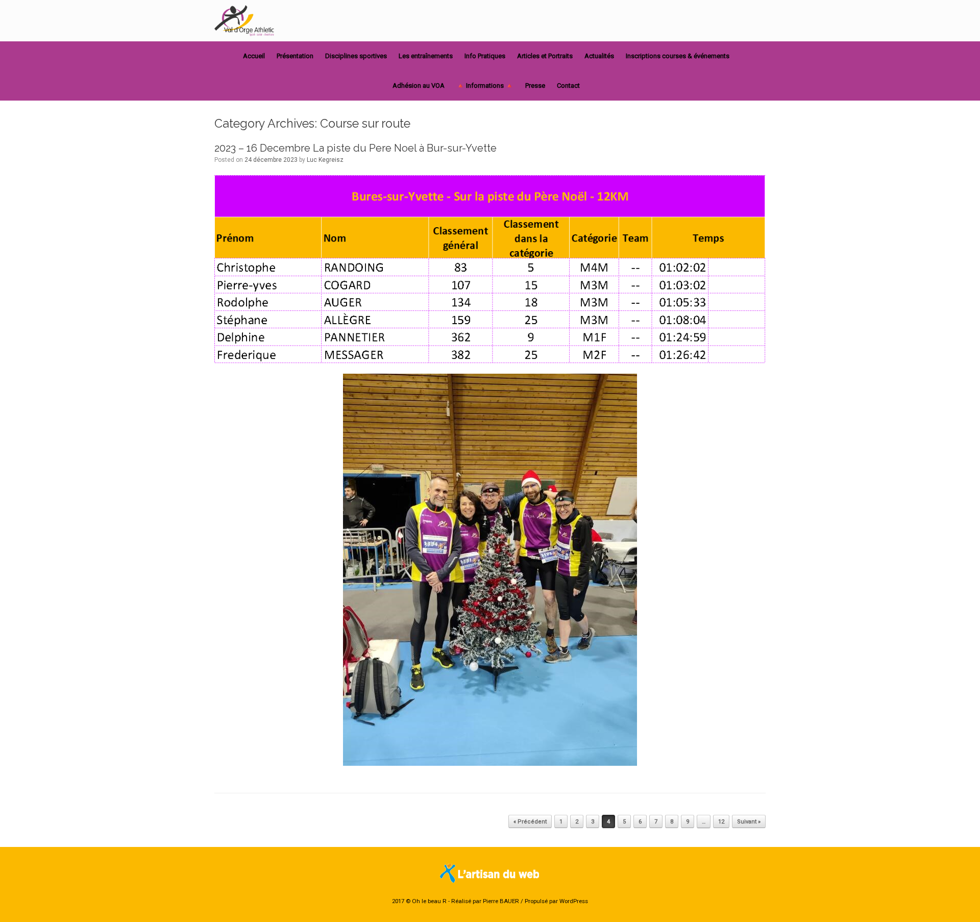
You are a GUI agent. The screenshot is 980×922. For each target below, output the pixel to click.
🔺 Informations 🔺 (484, 85)
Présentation (295, 56)
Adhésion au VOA (419, 85)
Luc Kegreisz (325, 159)
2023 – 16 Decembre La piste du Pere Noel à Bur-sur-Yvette (355, 148)
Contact (568, 85)
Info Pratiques (484, 56)
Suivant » (749, 821)
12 (721, 821)
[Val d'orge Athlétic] (245, 20)
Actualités (599, 56)
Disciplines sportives (356, 56)
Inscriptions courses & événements (677, 56)
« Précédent (530, 821)
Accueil (254, 56)
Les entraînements (426, 56)
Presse (535, 85)
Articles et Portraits (545, 56)
